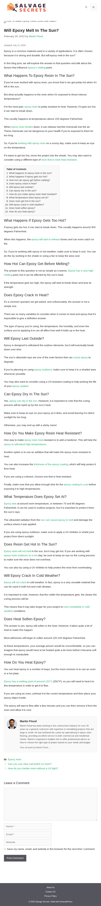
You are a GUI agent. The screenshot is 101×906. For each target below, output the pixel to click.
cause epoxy (80, 357)
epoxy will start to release (45, 239)
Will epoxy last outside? (21, 187)
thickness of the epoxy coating (51, 464)
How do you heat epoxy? (22, 211)
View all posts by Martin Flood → (35, 747)
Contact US (50, 892)
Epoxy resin (14, 759)
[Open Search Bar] (86, 7)
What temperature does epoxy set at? (29, 197)
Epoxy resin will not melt (17, 551)
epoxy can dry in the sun (23, 400)
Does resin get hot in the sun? (25, 201)
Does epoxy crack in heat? (23, 183)
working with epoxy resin (32, 143)
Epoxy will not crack (15, 582)
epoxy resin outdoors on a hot (21, 555)
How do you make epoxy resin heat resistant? (33, 194)
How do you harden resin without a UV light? (33, 768)
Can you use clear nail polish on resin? (30, 764)
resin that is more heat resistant (59, 159)
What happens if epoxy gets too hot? (28, 176)
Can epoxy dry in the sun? (23, 190)
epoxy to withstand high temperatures (25, 444)
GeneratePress (65, 902)
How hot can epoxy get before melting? (29, 180)
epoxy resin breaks (22, 126)
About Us (51, 887)
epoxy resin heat (33, 440)
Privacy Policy (50, 896)
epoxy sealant (20, 386)
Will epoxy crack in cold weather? (26, 204)
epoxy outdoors (43, 369)
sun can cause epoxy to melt (57, 520)
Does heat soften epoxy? (22, 208)
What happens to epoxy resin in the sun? (30, 173)
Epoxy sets (10, 503)
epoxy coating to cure (76, 484)
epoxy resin (31, 106)
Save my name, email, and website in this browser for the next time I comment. (51, 849)
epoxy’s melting (37, 67)
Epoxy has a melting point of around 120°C (28, 681)
